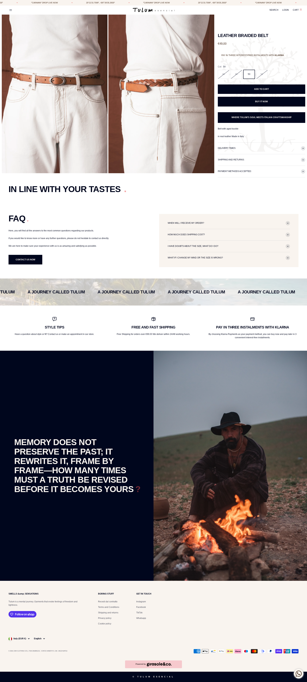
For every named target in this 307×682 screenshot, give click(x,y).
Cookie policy (104, 623)
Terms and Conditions (108, 607)
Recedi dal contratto (107, 601)
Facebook (141, 607)
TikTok (139, 612)
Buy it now (261, 101)
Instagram (141, 601)
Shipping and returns (108, 612)
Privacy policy (104, 618)
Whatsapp (141, 618)
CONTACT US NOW (25, 259)
